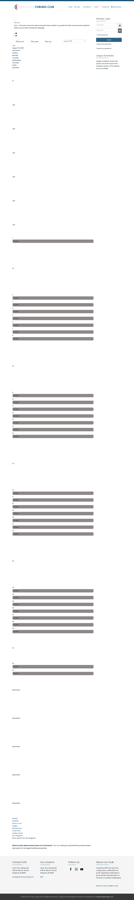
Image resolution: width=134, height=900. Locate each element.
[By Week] (35, 41)
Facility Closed (17, 833)
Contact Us (105, 7)
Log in (109, 40)
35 (13, 561)
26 (13, 608)
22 (13, 531)
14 (13, 426)
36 (13, 648)
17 (13, 497)
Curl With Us (87, 7)
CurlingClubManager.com (104, 897)
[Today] (48, 41)
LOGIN (105, 68)
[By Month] (20, 41)
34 (13, 464)
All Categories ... (18, 836)
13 (13, 419)
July (13, 46)
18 (13, 503)
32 (13, 268)
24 (13, 594)
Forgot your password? (104, 48)
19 (13, 510)
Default (15, 818)
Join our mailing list (60, 845)
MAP (41, 877)
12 (13, 413)
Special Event (17, 828)
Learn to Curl (16, 823)
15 (13, 433)
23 (13, 587)
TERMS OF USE (113, 886)
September (16, 50)
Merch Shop (117, 7)
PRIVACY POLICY (101, 886)
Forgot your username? (104, 44)
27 (13, 615)
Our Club (77, 7)
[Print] (16, 34)
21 (13, 524)
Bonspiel (15, 821)
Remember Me (103, 35)
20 (13, 517)
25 (13, 601)
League (14, 826)
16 (13, 490)
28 (13, 621)
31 (13, 81)
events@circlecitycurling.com (22, 877)
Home (70, 7)
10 (13, 399)
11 (12, 406)
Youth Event (16, 831)
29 (13, 628)
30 (13, 663)
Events (96, 7)
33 (13, 366)
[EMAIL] (16, 36)
